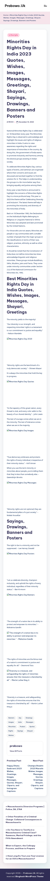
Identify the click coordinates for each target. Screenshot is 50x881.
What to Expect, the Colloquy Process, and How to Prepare (20, 847)
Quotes (32, 727)
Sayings (20, 731)
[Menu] (45, 6)
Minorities (12, 727)
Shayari (30, 731)
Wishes (11, 735)
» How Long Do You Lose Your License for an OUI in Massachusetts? (25, 857)
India (20, 722)
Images (11, 722)
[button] (16, 751)
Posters (22, 727)
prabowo (16, 746)
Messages (29, 722)
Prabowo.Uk (15, 6)
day (20, 718)
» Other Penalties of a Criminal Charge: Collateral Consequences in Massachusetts (24, 819)
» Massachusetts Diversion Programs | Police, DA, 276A (25, 808)
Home (5, 15)
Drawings (29, 718)
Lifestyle (13, 35)
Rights (10, 731)
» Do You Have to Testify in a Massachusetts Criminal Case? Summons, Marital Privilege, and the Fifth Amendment (23, 834)
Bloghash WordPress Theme (29, 876)
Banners (11, 718)
